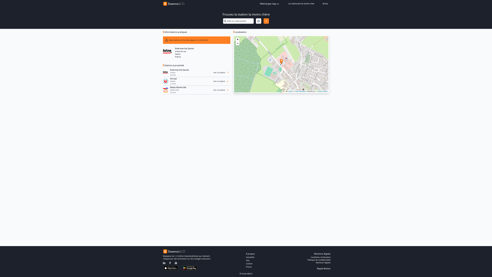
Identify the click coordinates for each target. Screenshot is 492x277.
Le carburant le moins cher (301, 3)
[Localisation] (258, 21)
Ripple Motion (323, 91)
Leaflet (289, 91)
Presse (249, 267)
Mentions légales (323, 262)
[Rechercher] (266, 21)
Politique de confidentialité (319, 260)
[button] (281, 61)
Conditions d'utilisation (321, 257)
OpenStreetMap (300, 91)
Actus (325, 3)
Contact (249, 263)
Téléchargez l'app (268, 3)
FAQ (247, 260)
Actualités (250, 257)
